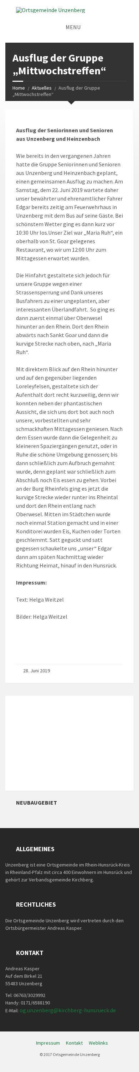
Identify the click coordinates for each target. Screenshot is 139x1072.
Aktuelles (42, 88)
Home (18, 88)
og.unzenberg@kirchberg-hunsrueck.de (68, 1010)
